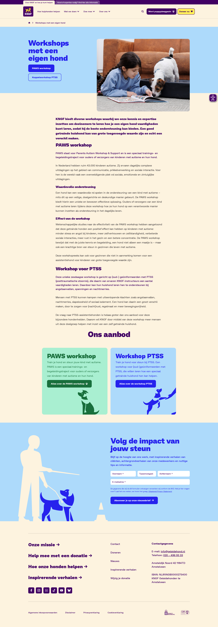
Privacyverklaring (91, 612)
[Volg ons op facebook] (31, 590)
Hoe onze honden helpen (55, 566)
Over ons (103, 11)
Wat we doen (70, 11)
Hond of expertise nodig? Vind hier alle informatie (77, 2)
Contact (115, 543)
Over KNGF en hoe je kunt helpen (39, 2)
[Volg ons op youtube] (62, 590)
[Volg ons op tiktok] (54, 590)
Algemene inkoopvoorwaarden (42, 612)
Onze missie (41, 544)
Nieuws (115, 560)
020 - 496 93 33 (173, 555)
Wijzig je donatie (120, 578)
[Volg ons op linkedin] (46, 590)
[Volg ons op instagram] (39, 590)
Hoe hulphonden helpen (48, 11)
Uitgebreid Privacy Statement (160, 491)
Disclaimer (70, 612)
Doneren (116, 552)
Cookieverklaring (116, 612)
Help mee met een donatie (57, 555)
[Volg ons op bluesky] (69, 590)
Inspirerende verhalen (52, 577)
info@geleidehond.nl (173, 551)
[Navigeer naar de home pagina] (29, 23)
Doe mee (88, 11)
